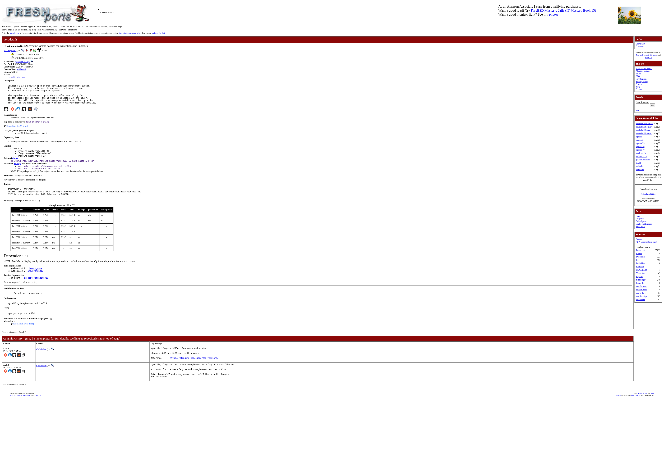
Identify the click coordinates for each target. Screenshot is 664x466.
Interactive (640, 283)
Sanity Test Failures (644, 224)
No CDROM (641, 270)
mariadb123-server (644, 133)
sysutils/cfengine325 (36, 278)
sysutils (12, 50)
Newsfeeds (640, 226)
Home (638, 216)
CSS (645, 393)
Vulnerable (640, 273)
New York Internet (642, 55)
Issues (638, 74)
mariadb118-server (644, 130)
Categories (640, 219)
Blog (638, 86)
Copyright (617, 395)
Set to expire (641, 280)
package (17, 163)
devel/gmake (35, 268)
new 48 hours (641, 289)
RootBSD (648, 57)
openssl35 (640, 143)
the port (15, 158)
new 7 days (640, 293)
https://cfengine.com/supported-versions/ (194, 358)
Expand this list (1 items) (23, 324)
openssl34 (640, 140)
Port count (640, 250)
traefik (638, 163)
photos (553, 14)
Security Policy (642, 81)
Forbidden (640, 263)
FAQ (638, 76)
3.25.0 (6, 50)
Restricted (640, 266)
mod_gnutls (641, 153)
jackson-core (641, 156)
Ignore (639, 260)
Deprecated (640, 257)
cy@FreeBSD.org (22, 61)
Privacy (639, 84)
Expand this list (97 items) (17, 126)
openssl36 (640, 146)
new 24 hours (641, 286)
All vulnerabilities (648, 194)
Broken (639, 253)
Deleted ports (641, 221)
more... (638, 110)
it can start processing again (130, 33)
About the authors (643, 71)
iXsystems (653, 55)
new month (640, 299)
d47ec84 (21, 69)
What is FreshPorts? (644, 68)
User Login (640, 44)
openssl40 (640, 150)
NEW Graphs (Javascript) (646, 242)
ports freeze (14, 33)
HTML (640, 393)
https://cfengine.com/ (16, 77)
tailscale (639, 166)
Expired (639, 276)
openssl (639, 136)
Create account (642, 46)
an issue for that (158, 33)
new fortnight (641, 296)
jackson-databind (643, 160)
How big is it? (641, 79)
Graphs (639, 239)
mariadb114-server (644, 127)
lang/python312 (34, 271)
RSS (652, 393)
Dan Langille (635, 395)
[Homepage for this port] (6, 109)
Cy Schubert (41, 349)
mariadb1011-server (644, 123)
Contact (639, 89)
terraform (640, 169)
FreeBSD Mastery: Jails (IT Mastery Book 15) (563, 10)
